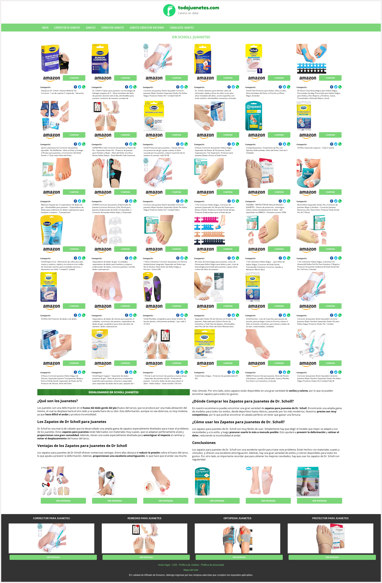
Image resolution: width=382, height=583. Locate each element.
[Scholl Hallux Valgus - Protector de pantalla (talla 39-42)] (216, 344)
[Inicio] (191, 14)
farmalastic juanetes (182, 27)
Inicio (45, 27)
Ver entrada (63, 500)
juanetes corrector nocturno (147, 27)
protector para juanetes (330, 518)
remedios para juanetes (144, 518)
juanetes (91, 27)
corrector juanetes (112, 27)
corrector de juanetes (67, 27)
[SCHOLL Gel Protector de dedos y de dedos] (62, 287)
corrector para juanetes (51, 518)
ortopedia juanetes (237, 518)
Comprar (74, 78)
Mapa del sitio (191, 570)
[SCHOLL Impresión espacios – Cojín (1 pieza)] (319, 116)
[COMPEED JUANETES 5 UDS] (216, 481)
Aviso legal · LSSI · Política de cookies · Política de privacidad (191, 565)
